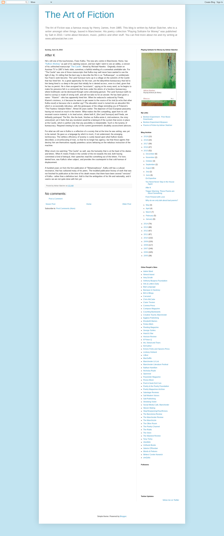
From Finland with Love (155, 197)
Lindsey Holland (150, 352)
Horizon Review (149, 337)
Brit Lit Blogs (148, 293)
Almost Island (148, 274)
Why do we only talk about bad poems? (162, 200)
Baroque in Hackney (151, 290)
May (148, 205)
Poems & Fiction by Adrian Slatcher (157, 125)
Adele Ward (148, 271)
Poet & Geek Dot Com (152, 383)
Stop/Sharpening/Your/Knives (155, 411)
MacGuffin (147, 358)
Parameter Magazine (152, 377)
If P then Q (147, 340)
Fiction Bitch (148, 324)
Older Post (126, 204)
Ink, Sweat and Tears (151, 343)
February (150, 216)
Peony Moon (148, 380)
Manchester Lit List (151, 361)
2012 (146, 231)
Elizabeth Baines (150, 321)
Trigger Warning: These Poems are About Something (160, 192)
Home (88, 204)
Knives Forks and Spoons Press (156, 349)
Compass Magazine (151, 309)
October (149, 161)
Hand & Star (148, 333)
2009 (146, 241)
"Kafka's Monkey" (53, 64)
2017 (146, 144)
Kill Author (147, 346)
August (149, 168)
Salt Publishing (149, 399)
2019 (146, 136)
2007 (146, 248)
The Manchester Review (153, 417)
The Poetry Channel (151, 427)
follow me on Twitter (171, 500)
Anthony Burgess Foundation (155, 281)
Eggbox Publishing (151, 318)
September (150, 164)
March (148, 212)
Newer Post (50, 204)
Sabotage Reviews (151, 392)
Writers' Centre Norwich (153, 455)
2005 (146, 256)
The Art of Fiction (79, 15)
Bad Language (149, 287)
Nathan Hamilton (150, 368)
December (150, 154)
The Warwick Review (152, 436)
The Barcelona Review (152, 414)
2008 (146, 245)
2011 (146, 234)
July (148, 172)
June (148, 175)
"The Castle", (76, 66)
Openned (147, 374)
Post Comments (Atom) (65, 208)
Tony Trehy (147, 439)
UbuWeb (147, 442)
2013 (146, 227)
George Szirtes (149, 330)
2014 (146, 224)
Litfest (145, 355)
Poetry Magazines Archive (154, 389)
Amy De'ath (148, 278)
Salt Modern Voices (151, 395)
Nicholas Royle (149, 371)
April (148, 208)
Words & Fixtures (150, 451)
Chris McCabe (149, 299)
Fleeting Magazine (151, 327)
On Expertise (151, 178)
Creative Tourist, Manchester (155, 315)
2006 (146, 252)
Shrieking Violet (149, 402)
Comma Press (149, 306)
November (150, 157)
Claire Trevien (149, 302)
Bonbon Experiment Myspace (155, 122)
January (149, 219)
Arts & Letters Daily (151, 284)
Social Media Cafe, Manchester (156, 405)
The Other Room (150, 423)
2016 (146, 147)
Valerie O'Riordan (150, 448)
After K (148, 188)
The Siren (147, 433)
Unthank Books (149, 445)
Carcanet (147, 296)
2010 (146, 238)
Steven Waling (149, 408)
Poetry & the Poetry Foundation (156, 386)
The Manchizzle (149, 420)
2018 (146, 140)
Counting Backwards (151, 312)
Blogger (123, 516)
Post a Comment (55, 199)
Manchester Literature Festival (155, 364)
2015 (146, 151)
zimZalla (146, 458)
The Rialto (147, 430)
